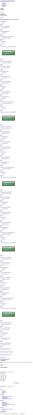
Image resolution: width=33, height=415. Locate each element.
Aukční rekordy (4, 4)
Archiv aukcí (4, 3)
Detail (1, 45)
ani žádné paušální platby (6, 351)
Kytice (1, 21)
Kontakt (3, 6)
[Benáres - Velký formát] (5, 67)
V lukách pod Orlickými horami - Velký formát (6, 46)
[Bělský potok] (4, 32)
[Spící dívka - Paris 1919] (5, 148)
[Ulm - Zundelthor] (5, 143)
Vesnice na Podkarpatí (3, 26)
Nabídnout (1, 17)
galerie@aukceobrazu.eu (3, 411)
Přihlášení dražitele (5, 1)
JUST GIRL (2, 71)
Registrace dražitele (10, 1)
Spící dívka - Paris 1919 (3, 81)
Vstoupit (1, 12)
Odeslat (2, 365)
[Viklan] (3, 108)
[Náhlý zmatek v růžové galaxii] (6, 62)
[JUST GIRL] (4, 72)
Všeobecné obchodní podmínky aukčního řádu (8, 404)
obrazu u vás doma (5, 354)
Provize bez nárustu (4, 397)
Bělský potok (2, 31)
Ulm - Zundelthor (2, 76)
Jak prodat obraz (4, 5)
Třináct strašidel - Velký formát (4, 36)
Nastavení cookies (4, 405)
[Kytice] (3, 22)
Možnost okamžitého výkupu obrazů (7, 396)
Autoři (3, 393)
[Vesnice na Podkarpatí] (5, 27)
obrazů (3, 357)
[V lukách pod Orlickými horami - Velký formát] (8, 57)
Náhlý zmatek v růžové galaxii (4, 61)
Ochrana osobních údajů (5, 403)
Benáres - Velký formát (3, 66)
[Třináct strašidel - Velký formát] (6, 103)
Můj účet (1, 1)
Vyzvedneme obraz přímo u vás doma (7, 398)
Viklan (1, 41)
